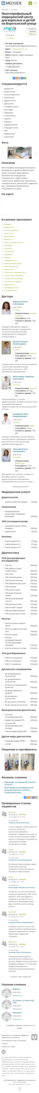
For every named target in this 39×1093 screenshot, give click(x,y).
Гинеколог (19, 316)
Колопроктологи (10, 290)
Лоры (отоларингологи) (13, 242)
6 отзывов (17, 457)
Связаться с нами (8, 1047)
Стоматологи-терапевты (13, 275)
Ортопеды (8, 245)
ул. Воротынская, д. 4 (19, 49)
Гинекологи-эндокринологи (15, 272)
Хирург (32, 426)
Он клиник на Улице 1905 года (23, 1001)
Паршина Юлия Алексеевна (20, 302)
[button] (36, 153)
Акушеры (7, 224)
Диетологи (8, 239)
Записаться (17, 995)
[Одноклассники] (17, 78)
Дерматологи (9, 236)
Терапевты (8, 254)
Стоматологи (9, 251)
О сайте (5, 1043)
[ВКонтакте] (14, 78)
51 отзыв (9, 38)
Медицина (17, 1012)
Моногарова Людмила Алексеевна (23, 377)
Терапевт (33, 353)
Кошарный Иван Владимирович (20, 415)
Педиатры (8, 248)
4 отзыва (16, 310)
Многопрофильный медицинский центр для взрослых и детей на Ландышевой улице (19, 790)
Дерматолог (20, 463)
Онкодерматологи (11, 287)
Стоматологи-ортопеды (13, 278)
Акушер (32, 313)
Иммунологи (9, 269)
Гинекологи (8, 233)
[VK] (4, 1052)
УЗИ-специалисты (11, 266)
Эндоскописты (10, 284)
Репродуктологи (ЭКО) (13, 263)
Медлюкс (16, 989)
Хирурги (7, 257)
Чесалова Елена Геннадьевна (20, 450)
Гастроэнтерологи (11, 230)
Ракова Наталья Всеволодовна (20, 342)
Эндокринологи (10, 260)
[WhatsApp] (25, 78)
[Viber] (22, 78)
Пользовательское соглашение (14, 1041)
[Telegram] (19, 78)
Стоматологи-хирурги (12, 281)
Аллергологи (9, 227)
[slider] (9, 35)
